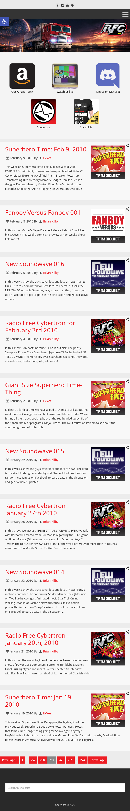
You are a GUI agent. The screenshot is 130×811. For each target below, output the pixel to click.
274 (82, 760)
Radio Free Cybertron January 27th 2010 (35, 509)
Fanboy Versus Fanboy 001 (43, 212)
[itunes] (72, 5)
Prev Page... (9, 760)
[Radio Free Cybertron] (65, 35)
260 (61, 760)
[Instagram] (62, 5)
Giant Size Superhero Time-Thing (43, 388)
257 (33, 760)
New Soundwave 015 (34, 451)
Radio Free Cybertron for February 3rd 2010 (40, 326)
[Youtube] (67, 5)
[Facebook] (58, 5)
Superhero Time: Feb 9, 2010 (45, 149)
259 (51, 760)
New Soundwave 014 (34, 572)
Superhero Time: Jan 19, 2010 (39, 701)
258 (42, 760)
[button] (4, 21)
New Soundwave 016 (34, 264)
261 (70, 760)
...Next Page (97, 760)
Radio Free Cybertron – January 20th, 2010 (37, 639)
